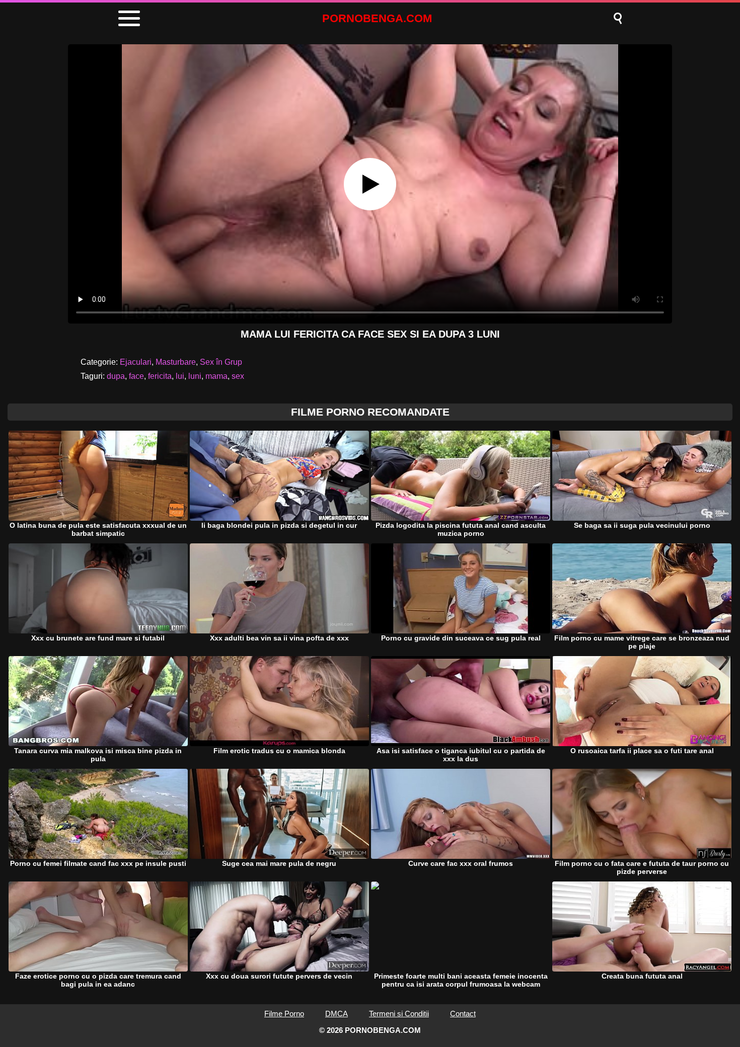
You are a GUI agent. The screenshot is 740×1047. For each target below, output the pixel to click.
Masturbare (176, 362)
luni (194, 376)
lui (180, 376)
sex (238, 376)
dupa (116, 376)
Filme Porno (284, 1013)
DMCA (336, 1013)
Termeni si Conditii (399, 1013)
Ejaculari (136, 362)
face (136, 376)
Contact (463, 1013)
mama (216, 376)
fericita (160, 376)
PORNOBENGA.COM (377, 18)
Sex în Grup (221, 362)
